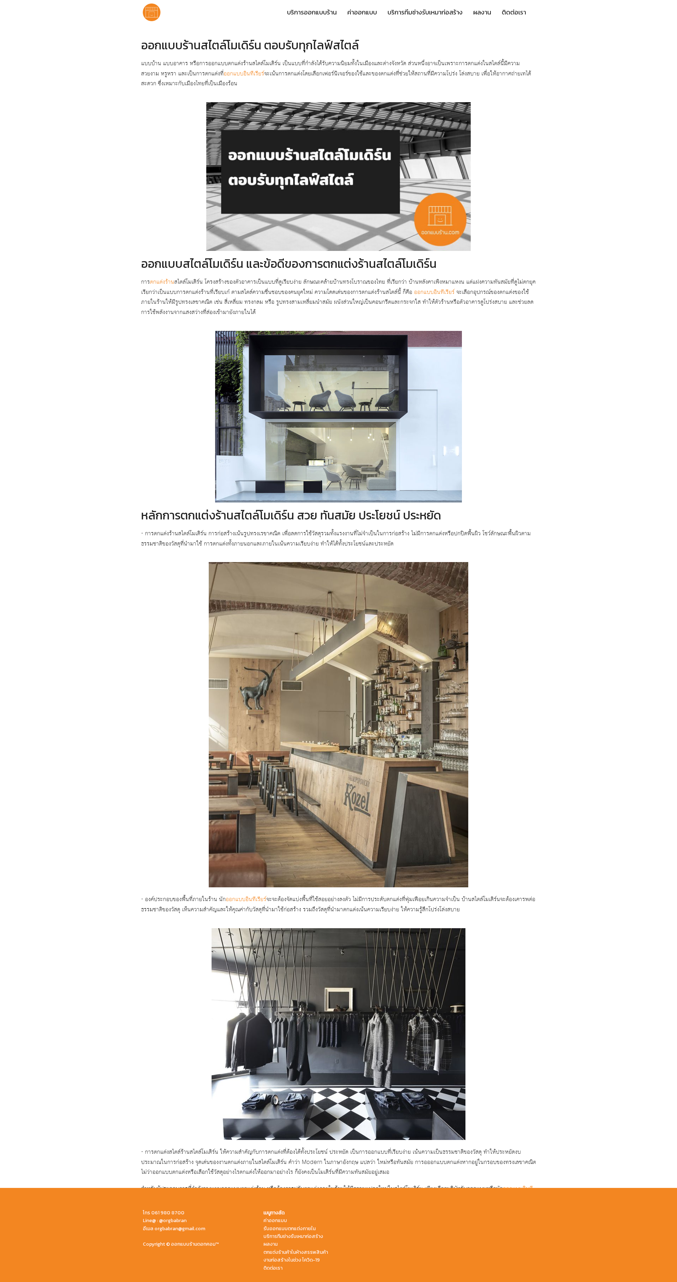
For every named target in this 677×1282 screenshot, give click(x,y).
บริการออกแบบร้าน (312, 12)
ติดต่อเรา (514, 12)
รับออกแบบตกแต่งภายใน (289, 1228)
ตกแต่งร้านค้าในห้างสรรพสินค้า (295, 1252)
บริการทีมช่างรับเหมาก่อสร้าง (425, 12)
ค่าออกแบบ (362, 12)
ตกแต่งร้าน (162, 281)
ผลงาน (482, 12)
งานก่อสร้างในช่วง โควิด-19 (291, 1260)
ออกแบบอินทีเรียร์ (244, 73)
